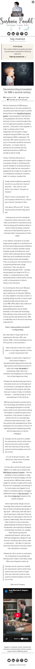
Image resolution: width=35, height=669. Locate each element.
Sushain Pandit (24, 97)
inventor (28, 649)
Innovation (7, 649)
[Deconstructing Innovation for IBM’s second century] (17, 74)
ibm (30, 647)
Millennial (20, 651)
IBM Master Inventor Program (13, 472)
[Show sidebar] (33, 2)
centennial (14, 647)
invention (23, 649)
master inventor (12, 651)
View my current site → (17, 57)
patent (26, 651)
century (20, 647)
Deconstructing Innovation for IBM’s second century (17, 91)
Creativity (25, 647)
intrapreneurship (15, 649)
